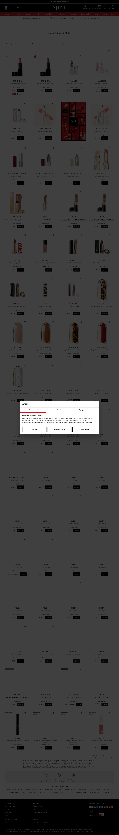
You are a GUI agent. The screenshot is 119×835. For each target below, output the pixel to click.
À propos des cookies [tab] (85, 410)
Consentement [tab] (33, 410)
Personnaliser (58, 429)
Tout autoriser (84, 429)
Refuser (34, 429)
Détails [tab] (59, 410)
